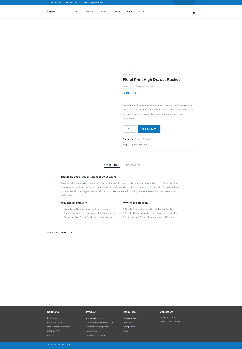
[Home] (51, 12)
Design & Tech (142, 139)
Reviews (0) (133, 165)
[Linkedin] (184, 345)
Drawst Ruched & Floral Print (65, 280)
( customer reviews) (145, 86)
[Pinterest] (191, 3)
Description (112, 165)
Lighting (134, 144)
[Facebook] (181, 3)
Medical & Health (169, 276)
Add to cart (149, 129)
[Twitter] (176, 3)
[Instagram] (186, 3)
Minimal (143, 144)
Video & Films (92, 276)
